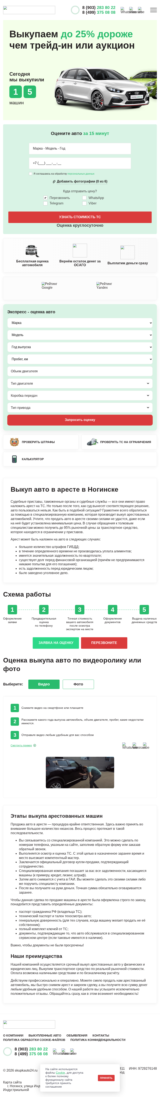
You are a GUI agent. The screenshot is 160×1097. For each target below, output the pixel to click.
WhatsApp (96, 198)
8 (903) (98, 7)
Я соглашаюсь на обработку (64, 173)
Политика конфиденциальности (97, 1040)
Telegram (56, 203)
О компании (13, 1035)
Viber (92, 203)
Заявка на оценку (56, 643)
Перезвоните (104, 643)
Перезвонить (60, 198)
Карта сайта (12, 1082)
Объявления (76, 1035)
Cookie (60, 1072)
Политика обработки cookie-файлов (34, 1040)
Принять (106, 1078)
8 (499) (98, 12)
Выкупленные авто (45, 1035)
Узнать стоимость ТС (80, 217)
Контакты (100, 1035)
